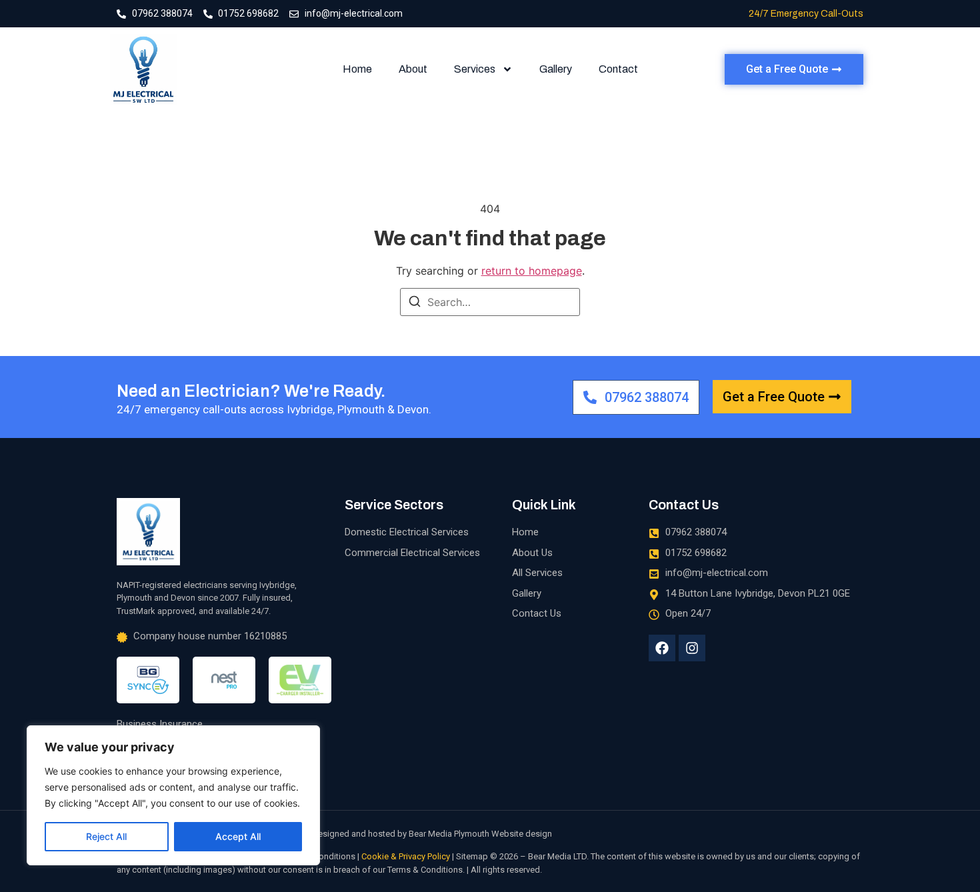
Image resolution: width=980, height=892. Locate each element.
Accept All (238, 836)
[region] (173, 795)
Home (357, 69)
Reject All (106, 836)
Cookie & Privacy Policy (405, 856)
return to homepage (531, 270)
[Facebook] (662, 648)
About (413, 69)
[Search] (414, 303)
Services (474, 69)
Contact (618, 69)
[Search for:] (490, 302)
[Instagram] (692, 648)
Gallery (555, 69)
